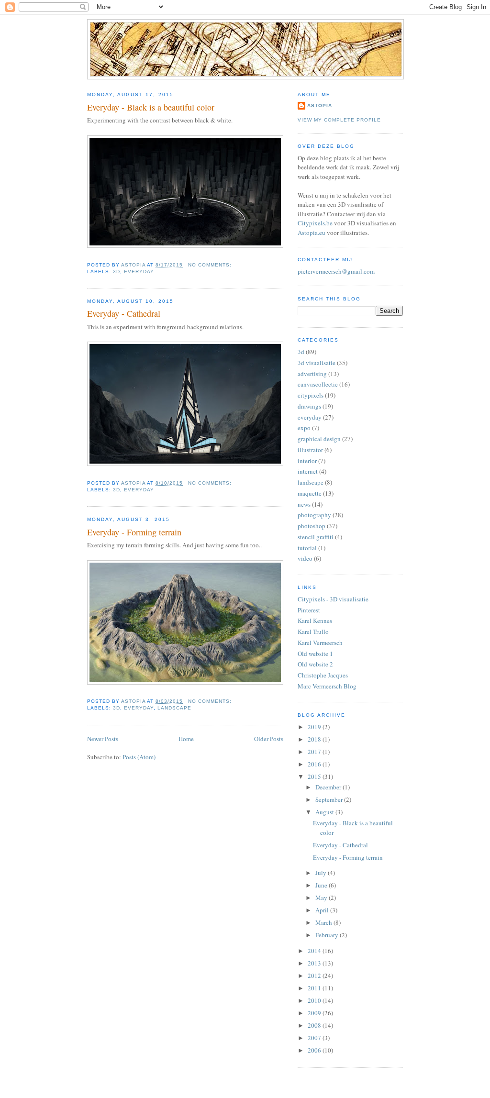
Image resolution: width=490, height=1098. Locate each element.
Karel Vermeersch (320, 642)
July (321, 872)
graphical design (319, 438)
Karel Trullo (313, 631)
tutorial (307, 547)
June (322, 885)
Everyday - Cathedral (123, 313)
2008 (315, 1025)
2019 (315, 726)
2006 (315, 1050)
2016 (315, 764)
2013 (315, 963)
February (327, 935)
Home (186, 738)
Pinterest (309, 610)
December (329, 787)
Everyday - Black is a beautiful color (150, 107)
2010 (315, 1000)
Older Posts (268, 738)
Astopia (319, 105)
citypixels (310, 395)
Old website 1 (315, 653)
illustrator (310, 449)
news (304, 504)
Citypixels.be (315, 223)
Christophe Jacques (323, 675)
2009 (315, 1013)
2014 (315, 950)
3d (116, 271)
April (322, 910)
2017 (315, 751)
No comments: (211, 264)
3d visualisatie (316, 362)
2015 (315, 776)
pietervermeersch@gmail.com (336, 271)
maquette (310, 493)
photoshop (311, 525)
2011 (315, 988)
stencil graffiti (316, 536)
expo (304, 427)
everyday (139, 271)
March (324, 922)
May (322, 897)
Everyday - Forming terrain (134, 532)
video (305, 558)
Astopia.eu (311, 232)
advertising (312, 373)
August (325, 812)
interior (307, 460)
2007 (315, 1037)
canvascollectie (318, 384)
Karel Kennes (315, 620)
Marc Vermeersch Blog (327, 686)
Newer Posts (102, 738)
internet (308, 471)
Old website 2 (315, 664)
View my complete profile (339, 119)
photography (314, 514)
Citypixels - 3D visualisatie (333, 599)
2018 (315, 739)
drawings (309, 406)
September (329, 799)
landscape (174, 707)
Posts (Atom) (139, 757)
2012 (315, 975)
